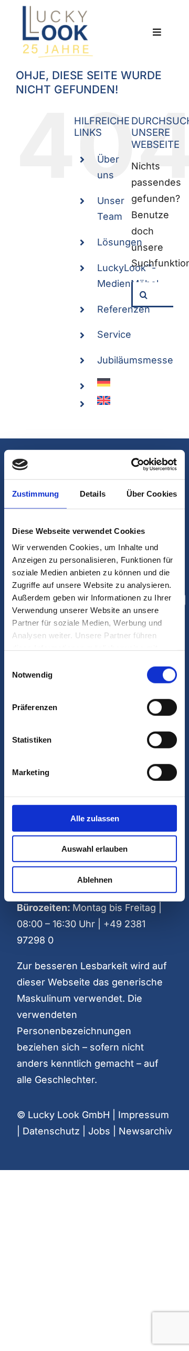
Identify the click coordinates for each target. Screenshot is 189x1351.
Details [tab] (93, 493)
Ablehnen (94, 879)
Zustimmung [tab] (35, 493)
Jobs (99, 1130)
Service (114, 334)
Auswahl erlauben (94, 848)
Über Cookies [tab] (152, 493)
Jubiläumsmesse (135, 360)
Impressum (143, 1114)
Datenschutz (51, 1130)
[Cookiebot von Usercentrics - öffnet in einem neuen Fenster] (133, 464)
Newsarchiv (145, 1130)
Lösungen (119, 242)
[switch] (162, 707)
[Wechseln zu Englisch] (106, 400)
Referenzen (123, 309)
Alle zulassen (94, 817)
